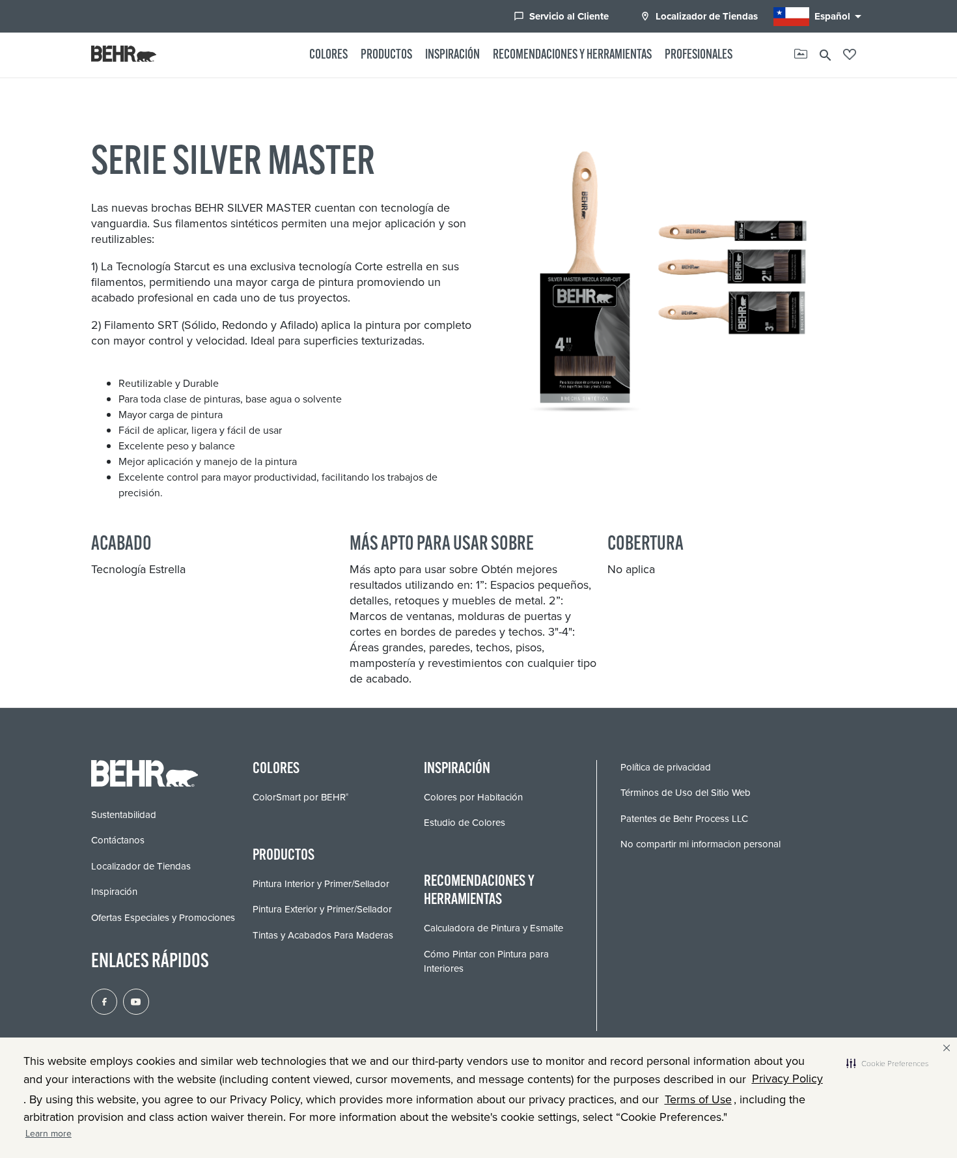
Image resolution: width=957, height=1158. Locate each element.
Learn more (48, 1133)
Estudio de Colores (464, 822)
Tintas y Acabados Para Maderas (323, 935)
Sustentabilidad (123, 815)
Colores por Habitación (473, 797)
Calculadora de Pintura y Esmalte (493, 928)
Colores (328, 55)
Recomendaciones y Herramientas (572, 55)
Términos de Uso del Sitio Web (685, 792)
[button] (887, 1063)
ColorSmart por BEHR (300, 797)
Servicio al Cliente (561, 16)
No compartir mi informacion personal (700, 844)
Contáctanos (118, 840)
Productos (386, 55)
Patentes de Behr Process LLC (684, 819)
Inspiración (452, 55)
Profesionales (698, 55)
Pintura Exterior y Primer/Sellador (322, 909)
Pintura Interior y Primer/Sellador (321, 884)
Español (840, 16)
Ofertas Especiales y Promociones (163, 918)
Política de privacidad (665, 767)
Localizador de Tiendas (699, 16)
